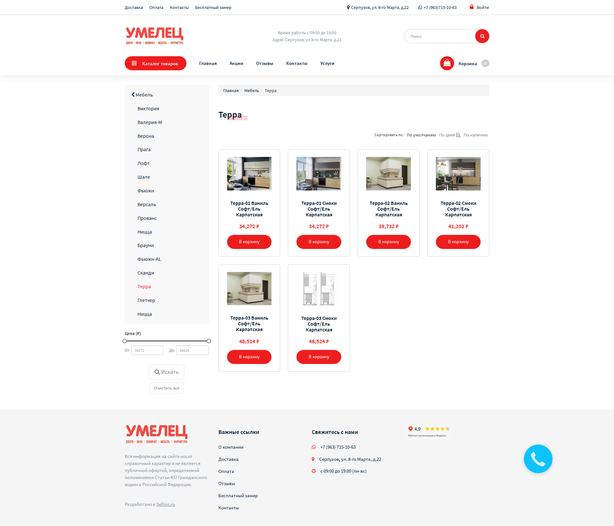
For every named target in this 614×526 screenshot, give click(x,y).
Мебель (144, 94)
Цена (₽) (133, 333)
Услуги (327, 63)
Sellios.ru (165, 504)
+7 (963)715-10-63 (440, 7)
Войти (483, 7)
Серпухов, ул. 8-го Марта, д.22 (380, 7)
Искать (169, 371)
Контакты (179, 7)
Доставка (134, 7)
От (127, 350)
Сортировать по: (389, 134)
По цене (447, 135)
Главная (208, 63)
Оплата (156, 7)
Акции (236, 63)
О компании (230, 447)
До (172, 350)
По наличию (476, 135)
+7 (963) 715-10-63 (338, 447)
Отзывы (264, 63)
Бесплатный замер (213, 7)
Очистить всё (166, 388)
